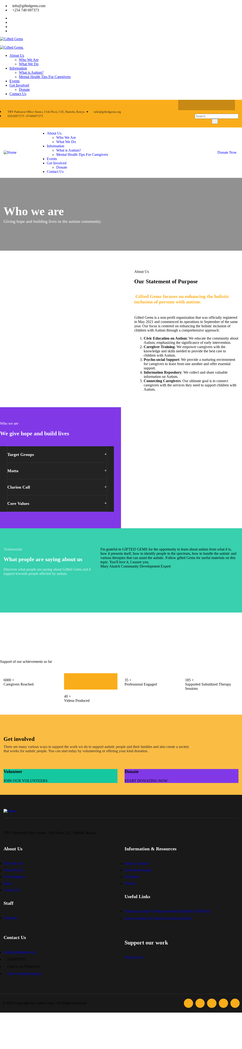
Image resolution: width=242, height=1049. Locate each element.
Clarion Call (18, 487)
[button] (57, 454)
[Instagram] (206, 105)
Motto (12, 470)
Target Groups (20, 454)
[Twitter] (197, 105)
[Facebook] (188, 105)
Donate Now (227, 152)
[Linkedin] (215, 105)
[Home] (10, 152)
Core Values (18, 503)
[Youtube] (225, 105)
